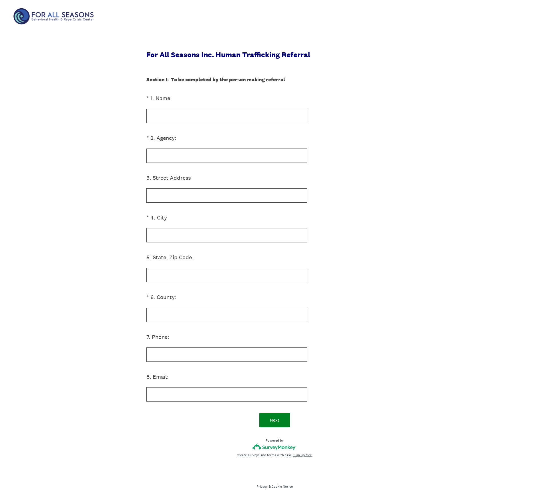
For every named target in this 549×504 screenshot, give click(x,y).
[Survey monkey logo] (274, 447)
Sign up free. (303, 455)
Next (274, 420)
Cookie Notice (282, 486)
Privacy (262, 486)
